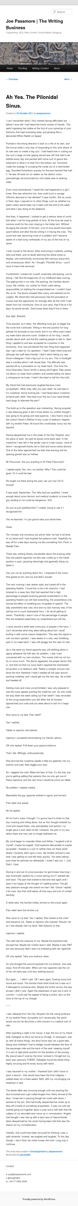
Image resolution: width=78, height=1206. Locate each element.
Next (68, 79)
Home (10, 68)
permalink (25, 1154)
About (57, 68)
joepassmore (44, 113)
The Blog (22, 68)
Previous (12, 79)
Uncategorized (37, 1151)
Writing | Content (40, 68)
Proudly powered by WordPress (39, 1199)
